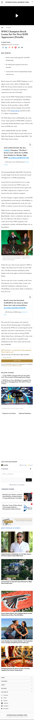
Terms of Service (8, 365)
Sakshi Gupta (6, 42)
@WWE (7, 150)
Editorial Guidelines (25, 413)
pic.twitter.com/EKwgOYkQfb (15, 308)
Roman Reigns (15, 111)
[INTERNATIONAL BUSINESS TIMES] (17, 2)
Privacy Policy (18, 365)
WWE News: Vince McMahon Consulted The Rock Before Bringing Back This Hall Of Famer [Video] (16, 382)
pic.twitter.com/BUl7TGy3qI (19, 158)
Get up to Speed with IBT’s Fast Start (23, 519)
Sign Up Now (8, 521)
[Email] (18, 47)
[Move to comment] (22, 47)
